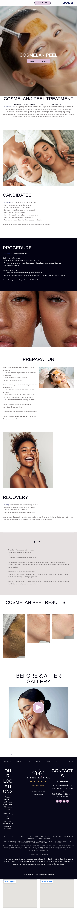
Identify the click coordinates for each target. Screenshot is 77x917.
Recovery (6, 505)
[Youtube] (66, 3)
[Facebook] (64, 3)
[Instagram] (72, 3)
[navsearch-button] (57, 3)
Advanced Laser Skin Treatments (38, 854)
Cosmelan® (7, 202)
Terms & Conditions (38, 792)
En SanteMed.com (29, 874)
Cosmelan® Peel (10, 107)
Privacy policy (38, 794)
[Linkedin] (69, 3)
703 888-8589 (62, 781)
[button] (42, 3)
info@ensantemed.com (62, 785)
